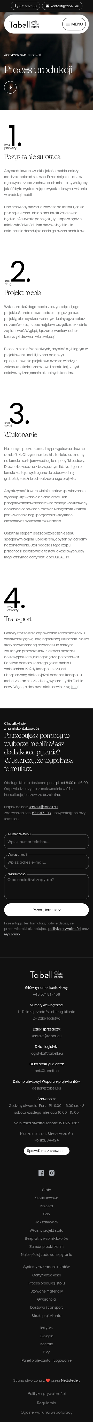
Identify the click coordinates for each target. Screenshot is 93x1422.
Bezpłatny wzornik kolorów (46, 1238)
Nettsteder (70, 1380)
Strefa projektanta (46, 1315)
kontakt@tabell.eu (46, 1035)
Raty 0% (46, 1327)
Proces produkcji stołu (46, 1283)
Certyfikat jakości (46, 1275)
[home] (24, 24)
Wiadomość (17, 874)
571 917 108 (41, 812)
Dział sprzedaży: (46, 1029)
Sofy (46, 1213)
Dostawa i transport (46, 1307)
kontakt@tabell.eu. (43, 806)
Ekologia (46, 1335)
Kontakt (46, 1343)
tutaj (75, 686)
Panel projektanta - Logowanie (46, 1360)
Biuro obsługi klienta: (46, 1064)
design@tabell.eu (46, 1088)
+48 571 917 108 (46, 994)
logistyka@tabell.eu (46, 1053)
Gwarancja (46, 1299)
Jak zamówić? (46, 1221)
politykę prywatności (64, 928)
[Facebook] (41, 1172)
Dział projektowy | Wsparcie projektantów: (46, 1081)
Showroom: (46, 1099)
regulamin (12, 934)
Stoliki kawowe (46, 1197)
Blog (46, 1351)
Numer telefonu (19, 834)
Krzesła (46, 1205)
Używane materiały (46, 1291)
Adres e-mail (17, 854)
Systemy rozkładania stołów (46, 1266)
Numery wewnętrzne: (46, 1005)
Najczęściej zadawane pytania (46, 1254)
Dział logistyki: (46, 1046)
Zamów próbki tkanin (46, 1246)
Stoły (46, 1189)
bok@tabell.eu (47, 1070)
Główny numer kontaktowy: (46, 987)
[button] (74, 24)
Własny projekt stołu (46, 1230)
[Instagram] (51, 1172)
